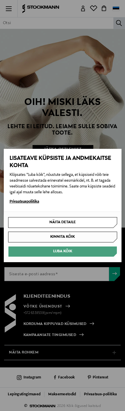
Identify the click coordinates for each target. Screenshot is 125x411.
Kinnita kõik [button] (62, 237)
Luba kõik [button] (62, 251)
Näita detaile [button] (62, 222)
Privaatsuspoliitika (24, 202)
